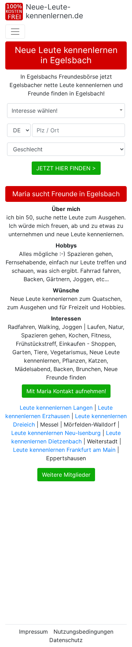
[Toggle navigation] (15, 32)
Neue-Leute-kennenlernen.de (54, 11)
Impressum (33, 631)
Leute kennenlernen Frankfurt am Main (64, 449)
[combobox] (66, 110)
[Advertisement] (66, 553)
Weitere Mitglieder (66, 474)
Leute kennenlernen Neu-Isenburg (56, 432)
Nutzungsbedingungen (83, 631)
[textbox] (66, 111)
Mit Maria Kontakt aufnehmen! (66, 391)
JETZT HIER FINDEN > (66, 168)
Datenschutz (66, 639)
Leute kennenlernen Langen (56, 407)
